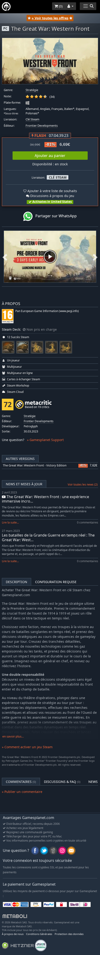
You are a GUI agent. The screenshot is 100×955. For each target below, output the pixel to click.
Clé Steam (32, 119)
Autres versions (20, 458)
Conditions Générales (39, 934)
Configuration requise (56, 582)
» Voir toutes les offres (50, 18)
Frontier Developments (42, 126)
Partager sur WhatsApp (55, 216)
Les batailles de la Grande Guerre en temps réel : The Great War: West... (48, 537)
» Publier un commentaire (22, 791)
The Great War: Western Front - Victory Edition (35, 465)
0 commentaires (87, 522)
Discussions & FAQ (62, 781)
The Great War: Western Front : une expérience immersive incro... (45, 499)
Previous (4, 257)
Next (95, 257)
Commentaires (21, 781)
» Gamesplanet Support (45, 440)
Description (16, 582)
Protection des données (69, 934)
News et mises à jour (24, 484)
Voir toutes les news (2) (83, 484)
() (60, 6)
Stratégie (32, 90)
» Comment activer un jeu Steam (27, 747)
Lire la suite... (10, 522)
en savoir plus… (13, 736)
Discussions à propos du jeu (51, 196)
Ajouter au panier (50, 155)
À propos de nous (12, 934)
